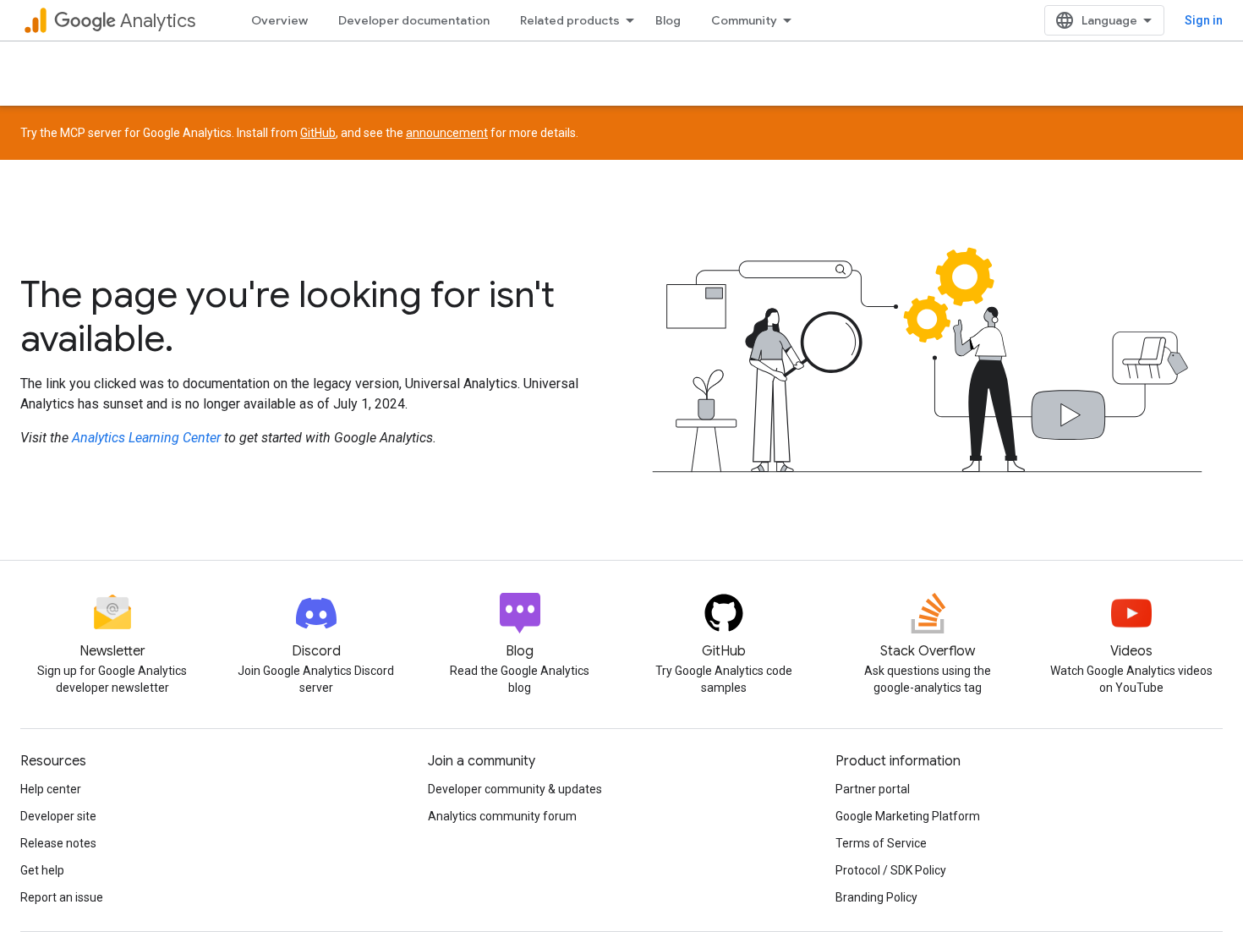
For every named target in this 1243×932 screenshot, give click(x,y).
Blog (668, 20)
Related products (570, 20)
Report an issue (61, 897)
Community (744, 20)
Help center (50, 789)
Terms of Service (881, 843)
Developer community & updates (515, 789)
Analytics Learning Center (146, 438)
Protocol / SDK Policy (890, 870)
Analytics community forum (502, 816)
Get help (42, 870)
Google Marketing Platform (907, 816)
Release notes (58, 843)
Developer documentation (414, 20)
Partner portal (872, 789)
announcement (447, 133)
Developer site (58, 816)
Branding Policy (876, 897)
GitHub (318, 133)
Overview (279, 20)
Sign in (1204, 20)
